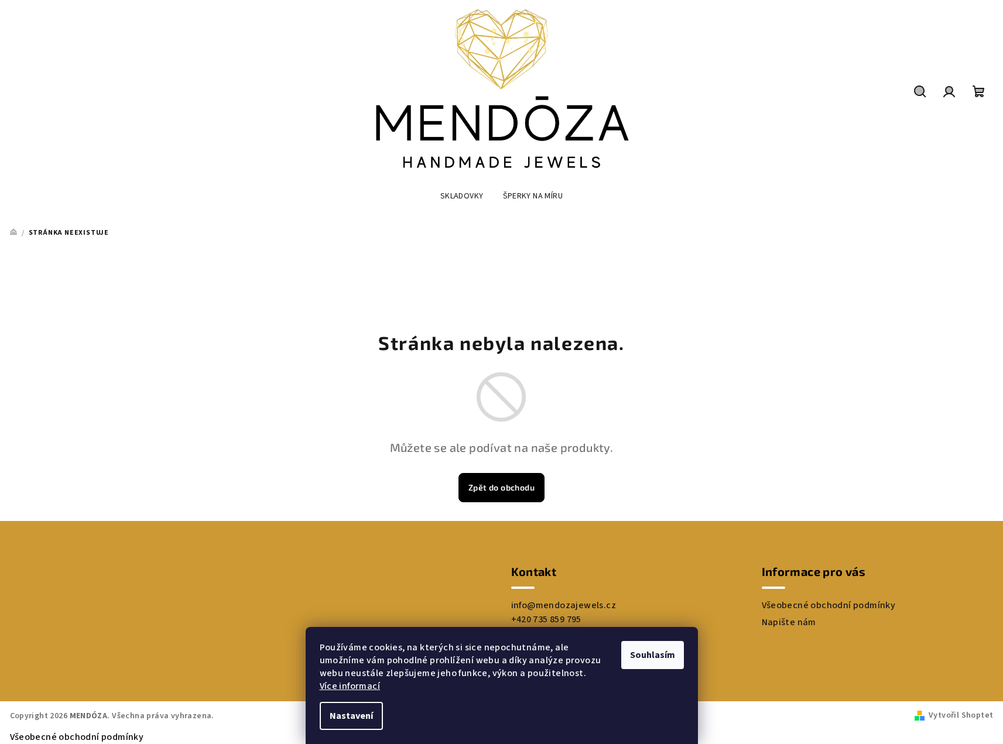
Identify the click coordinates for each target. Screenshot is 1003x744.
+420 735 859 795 (546, 619)
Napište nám (789, 622)
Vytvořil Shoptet (961, 715)
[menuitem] (462, 196)
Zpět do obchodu (501, 487)
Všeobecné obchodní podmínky (829, 605)
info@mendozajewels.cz (563, 605)
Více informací (350, 686)
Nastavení (351, 715)
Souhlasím (652, 655)
